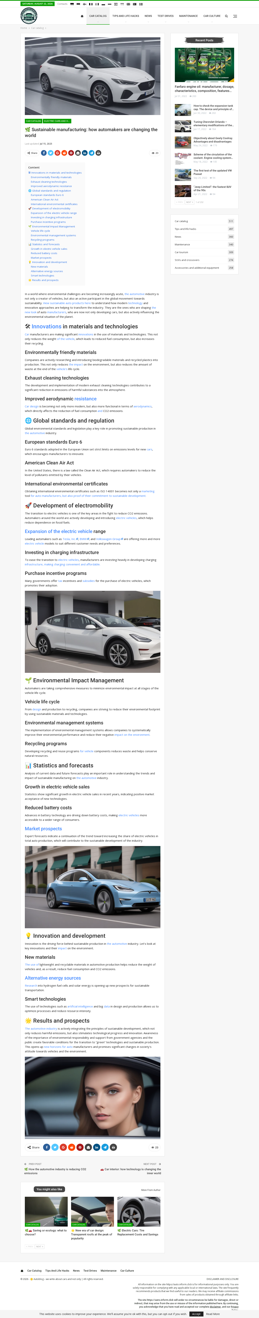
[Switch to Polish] (103, 4)
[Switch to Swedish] (141, 4)
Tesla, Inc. (69, 539)
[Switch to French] (91, 4)
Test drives (165, 15)
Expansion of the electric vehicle (58, 531)
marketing (148, 491)
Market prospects (43, 828)
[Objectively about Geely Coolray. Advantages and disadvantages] (183, 142)
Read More (213, 1314)
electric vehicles (126, 518)
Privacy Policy (235, 1308)
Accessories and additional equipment (197, 267)
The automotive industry (41, 1028)
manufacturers (56, 312)
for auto (67, 1047)
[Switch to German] (72, 4)
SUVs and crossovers (187, 260)
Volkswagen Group (108, 539)
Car (27, 334)
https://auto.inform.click (179, 1284)
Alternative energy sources (53, 978)
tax (60, 581)
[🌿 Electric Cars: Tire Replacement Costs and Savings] (138, 1212)
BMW (83, 539)
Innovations (46, 326)
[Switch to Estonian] (78, 4)
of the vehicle (66, 339)
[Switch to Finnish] (84, 4)
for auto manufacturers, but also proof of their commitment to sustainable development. (88, 496)
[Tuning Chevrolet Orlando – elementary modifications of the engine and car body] (183, 126)
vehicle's (62, 369)
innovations (85, 334)
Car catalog (98, 15)
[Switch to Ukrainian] (122, 4)
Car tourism (181, 252)
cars (149, 449)
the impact (76, 364)
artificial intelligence (80, 1006)
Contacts (62, 3)
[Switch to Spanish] (116, 4)
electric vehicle (34, 543)
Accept (196, 1314)
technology (135, 303)
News (148, 15)
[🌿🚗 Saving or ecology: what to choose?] (46, 1212)
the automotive (135, 294)
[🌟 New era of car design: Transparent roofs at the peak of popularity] (92, 1212)
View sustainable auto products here (67, 303)
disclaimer (215, 1306)
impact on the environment (132, 734)
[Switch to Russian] (109, 4)
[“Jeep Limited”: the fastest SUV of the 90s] (183, 191)
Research (31, 985)
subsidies (88, 581)
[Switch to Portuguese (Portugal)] (134, 4)
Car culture (212, 15)
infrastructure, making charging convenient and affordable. (62, 564)
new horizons (52, 1047)
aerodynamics (142, 406)
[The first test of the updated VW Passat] (183, 175)
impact (62, 948)
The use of (32, 964)
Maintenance (188, 15)
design (36, 709)
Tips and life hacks (125, 15)
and (100, 411)
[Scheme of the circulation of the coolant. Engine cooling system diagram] (183, 159)
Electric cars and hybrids (57, 121)
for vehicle (86, 751)
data (107, 1006)
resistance (86, 399)
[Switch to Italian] (97, 4)
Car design (32, 406)
